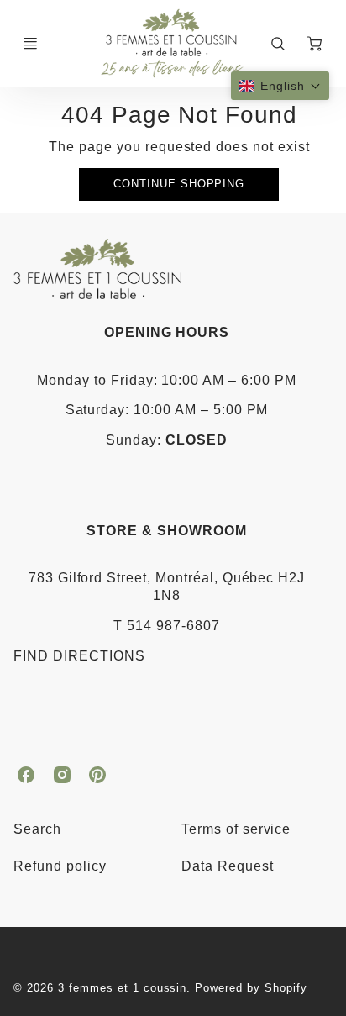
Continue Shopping (178, 183)
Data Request (227, 866)
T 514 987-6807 (166, 626)
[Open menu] (30, 44)
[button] (280, 85)
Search (37, 829)
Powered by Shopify (251, 988)
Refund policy (59, 866)
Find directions (78, 656)
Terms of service (236, 829)
